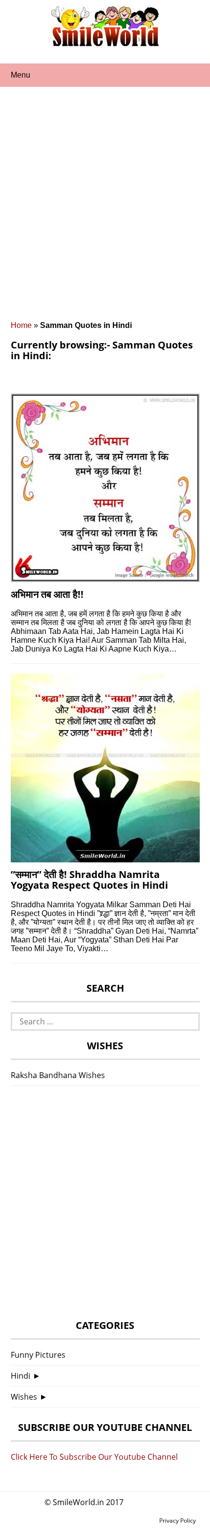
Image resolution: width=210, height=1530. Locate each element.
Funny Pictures (38, 1354)
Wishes (24, 1396)
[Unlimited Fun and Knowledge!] (105, 43)
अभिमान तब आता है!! (47, 594)
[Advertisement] (105, 211)
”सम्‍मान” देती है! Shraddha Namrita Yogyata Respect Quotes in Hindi (89, 880)
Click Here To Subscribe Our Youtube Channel (94, 1456)
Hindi (20, 1375)
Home (21, 325)
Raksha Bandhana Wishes (58, 1075)
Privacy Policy (177, 1520)
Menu (20, 75)
